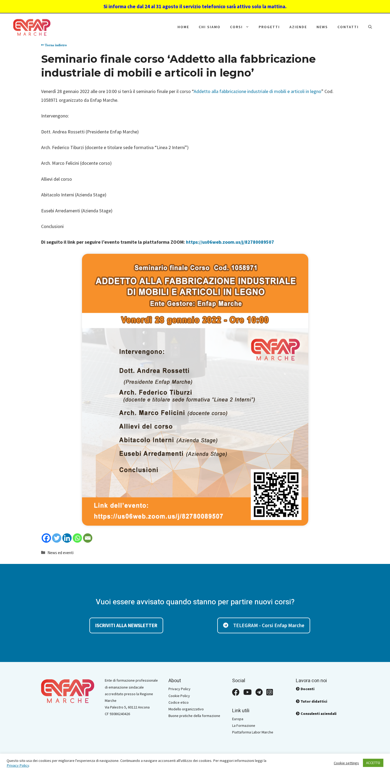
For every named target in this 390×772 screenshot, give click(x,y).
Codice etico (178, 702)
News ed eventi (60, 552)
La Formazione (243, 725)
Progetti (269, 26)
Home (183, 26)
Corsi (236, 26)
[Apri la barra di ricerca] (370, 27)
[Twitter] (56, 538)
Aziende (298, 26)
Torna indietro (55, 45)
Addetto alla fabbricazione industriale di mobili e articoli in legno (257, 91)
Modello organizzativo (186, 709)
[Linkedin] (67, 538)
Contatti (348, 26)
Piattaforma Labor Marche (252, 732)
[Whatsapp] (77, 538)
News (322, 26)
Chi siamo (209, 26)
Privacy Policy (179, 688)
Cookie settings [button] (346, 763)
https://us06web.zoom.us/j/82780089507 (230, 242)
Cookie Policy (179, 695)
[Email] (87, 538)
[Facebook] (46, 538)
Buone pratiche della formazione (194, 715)
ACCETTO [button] (373, 763)
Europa (237, 718)
